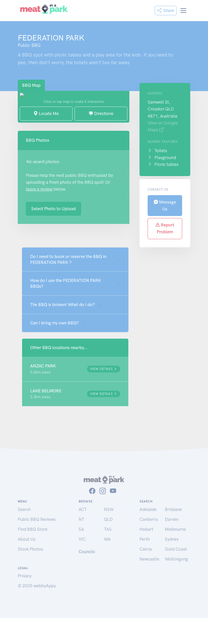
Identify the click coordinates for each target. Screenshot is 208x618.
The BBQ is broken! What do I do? (62, 304)
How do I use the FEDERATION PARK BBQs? (65, 283)
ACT (83, 509)
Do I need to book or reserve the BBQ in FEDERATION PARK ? (68, 259)
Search (24, 509)
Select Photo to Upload (53, 208)
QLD (108, 519)
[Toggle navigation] (183, 11)
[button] (75, 369)
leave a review (39, 189)
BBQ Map (31, 85)
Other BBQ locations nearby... (59, 347)
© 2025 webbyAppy (37, 585)
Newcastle (149, 559)
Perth (145, 539)
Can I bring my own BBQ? (54, 322)
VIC (82, 539)
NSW (109, 509)
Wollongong (176, 559)
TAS (108, 529)
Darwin (171, 519)
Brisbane (173, 509)
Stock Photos (30, 549)
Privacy (24, 575)
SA (81, 529)
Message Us (167, 205)
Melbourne (175, 529)
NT (81, 519)
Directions (103, 113)
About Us (27, 539)
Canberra (149, 519)
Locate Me (48, 113)
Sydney (172, 539)
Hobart (146, 529)
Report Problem (165, 228)
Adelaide (148, 509)
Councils (87, 551)
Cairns (146, 549)
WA (107, 539)
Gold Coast (176, 549)
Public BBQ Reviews (37, 519)
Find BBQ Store (32, 529)
